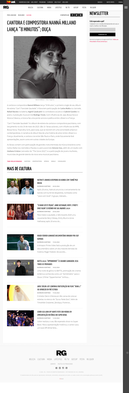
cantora (27, 161)
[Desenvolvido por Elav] (61, 379)
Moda (49, 8)
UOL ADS (65, 2)
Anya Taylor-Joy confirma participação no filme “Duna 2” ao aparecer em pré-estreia (59, 288)
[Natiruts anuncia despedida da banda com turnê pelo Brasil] (20, 194)
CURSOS (50, 2)
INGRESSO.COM (24, 2)
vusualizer (62, 161)
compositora (37, 161)
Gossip (76, 8)
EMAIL (121, 2)
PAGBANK (42, 2)
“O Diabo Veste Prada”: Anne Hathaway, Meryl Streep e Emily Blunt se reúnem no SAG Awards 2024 (57, 207)
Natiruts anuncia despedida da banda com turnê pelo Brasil (57, 181)
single (53, 161)
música (46, 161)
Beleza (30, 8)
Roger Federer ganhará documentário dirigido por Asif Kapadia (58, 237)
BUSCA (100, 2)
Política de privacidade (65, 364)
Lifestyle (58, 8)
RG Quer (93, 8)
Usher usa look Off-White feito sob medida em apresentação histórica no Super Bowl (54, 313)
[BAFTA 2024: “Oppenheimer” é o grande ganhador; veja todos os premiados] (20, 275)
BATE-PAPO (110, 2)
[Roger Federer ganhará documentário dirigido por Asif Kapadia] (20, 250)
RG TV (68, 8)
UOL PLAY (57, 2)
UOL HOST (34, 2)
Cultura (40, 8)
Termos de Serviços (102, 41)
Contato (53, 364)
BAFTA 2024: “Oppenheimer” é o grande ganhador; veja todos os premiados (57, 262)
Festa (84, 8)
